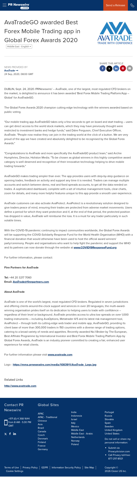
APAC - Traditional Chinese (47, 419)
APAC (41, 414)
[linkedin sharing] (116, 68)
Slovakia (109, 419)
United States (112, 434)
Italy (73, 423)
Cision (114, 471)
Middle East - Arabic (82, 434)
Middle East (77, 430)
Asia (40, 424)
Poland (75, 444)
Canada (42, 431)
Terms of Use (11, 467)
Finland (42, 442)
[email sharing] (130, 68)
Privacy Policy (30, 467)
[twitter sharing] (109, 69)
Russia (108, 416)
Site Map (89, 467)
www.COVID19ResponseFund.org (95, 247)
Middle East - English (18, 46)
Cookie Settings (14, 471)
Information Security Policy (66, 467)
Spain (108, 423)
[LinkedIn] (14, 434)
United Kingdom (113, 430)
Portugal (109, 412)
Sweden (109, 426)
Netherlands (78, 437)
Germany (43, 449)
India (73, 412)
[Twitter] (6, 434)
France (41, 446)
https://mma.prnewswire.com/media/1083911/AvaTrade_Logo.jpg (54, 365)
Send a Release (115, 5)
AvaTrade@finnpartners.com (31, 282)
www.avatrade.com (60, 355)
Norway (75, 441)
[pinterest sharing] (123, 68)
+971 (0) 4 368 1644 (19, 419)
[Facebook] (10, 434)
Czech (41, 435)
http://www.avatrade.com (20, 386)
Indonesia (76, 416)
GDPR (44, 467)
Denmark (43, 439)
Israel (74, 419)
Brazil (41, 428)
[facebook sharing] (103, 68)
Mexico (75, 426)
